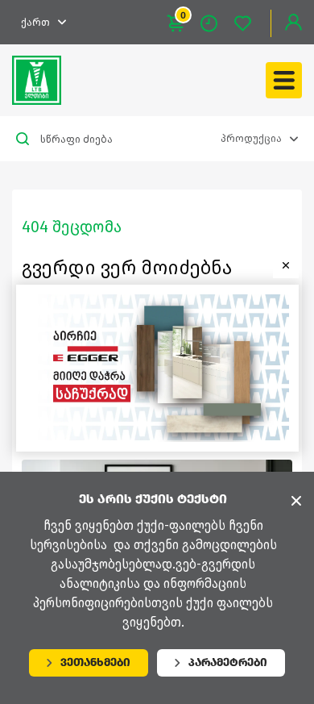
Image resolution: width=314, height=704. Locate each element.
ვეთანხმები (95, 662)
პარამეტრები (227, 662)
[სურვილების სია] (251, 23)
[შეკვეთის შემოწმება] (217, 23)
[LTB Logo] (36, 80)
